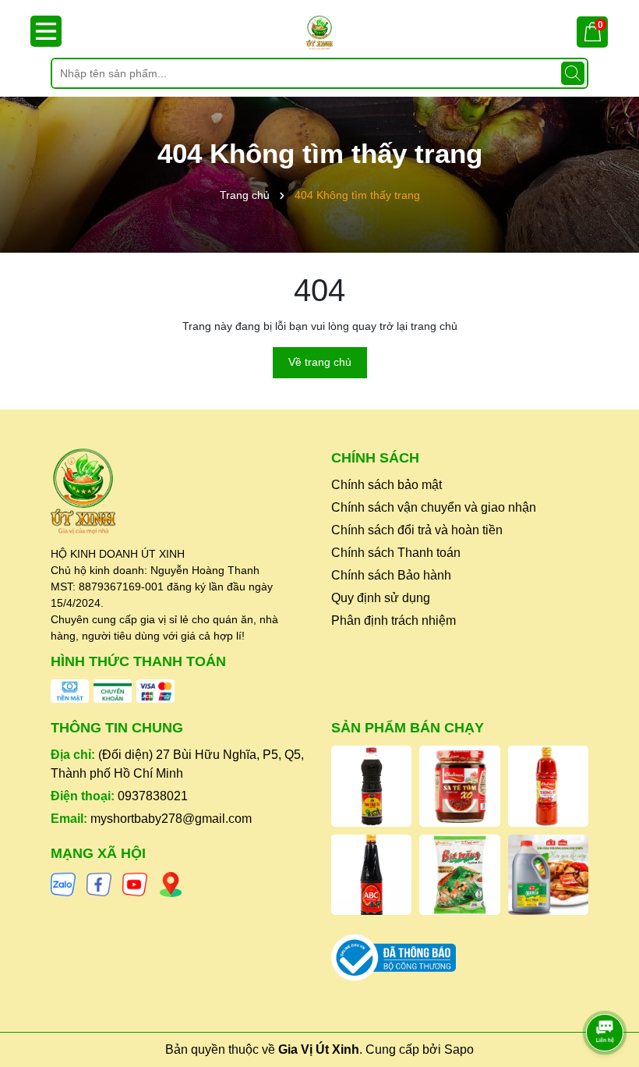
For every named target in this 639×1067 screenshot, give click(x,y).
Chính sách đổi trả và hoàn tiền (417, 530)
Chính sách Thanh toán (396, 552)
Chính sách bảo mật (386, 484)
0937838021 (153, 796)
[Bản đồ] (170, 883)
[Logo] (319, 33)
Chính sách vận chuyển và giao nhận (433, 507)
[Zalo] (63, 883)
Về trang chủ (319, 362)
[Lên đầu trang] (605, 989)
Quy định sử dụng (380, 597)
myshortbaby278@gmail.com (171, 818)
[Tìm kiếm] (572, 73)
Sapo (459, 1049)
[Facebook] (98, 883)
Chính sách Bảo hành (391, 575)
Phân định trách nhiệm (393, 620)
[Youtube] (134, 883)
